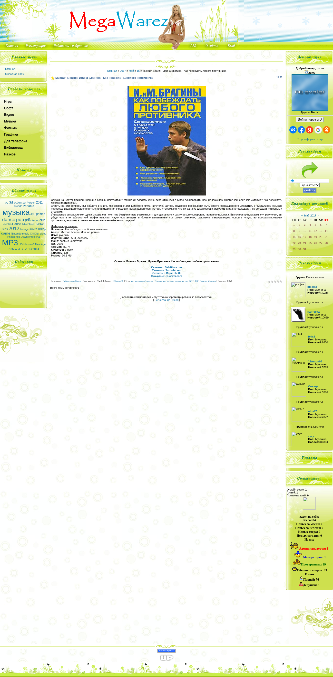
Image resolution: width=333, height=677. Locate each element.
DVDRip (39, 224)
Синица (313, 386)
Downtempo (28, 236)
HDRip (42, 229)
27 (320, 243)
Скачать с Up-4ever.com (166, 276)
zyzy (311, 436)
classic (34, 220)
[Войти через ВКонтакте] (293, 129)
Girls (5, 229)
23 (299, 243)
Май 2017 (310, 215)
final (38, 236)
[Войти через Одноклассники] (326, 129)
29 (294, 249)
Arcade (18, 206)
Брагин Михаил (208, 281)
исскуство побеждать (142, 281)
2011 (39, 202)
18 (310, 237)
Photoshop (13, 236)
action (18, 202)
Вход (175, 299)
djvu (32, 214)
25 (310, 243)
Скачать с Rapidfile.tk (166, 273)
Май (131, 70)
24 (304, 243)
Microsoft (28, 244)
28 (326, 243)
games (40, 214)
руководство (181, 281)
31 (304, 249)
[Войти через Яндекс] (309, 129)
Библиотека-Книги (72, 281)
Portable (28, 206)
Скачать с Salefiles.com (166, 267)
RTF (191, 281)
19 (315, 237)
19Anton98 (118, 281)
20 (320, 237)
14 (326, 230)
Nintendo (16, 233)
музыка (16, 212)
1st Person (28, 202)
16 (299, 237)
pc (6, 202)
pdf (27, 220)
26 (315, 243)
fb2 (196, 281)
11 (310, 230)
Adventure (28, 224)
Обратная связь (15, 73)
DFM (11, 249)
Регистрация (162, 299)
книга (33, 229)
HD (21, 244)
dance (8, 219)
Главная (10, 68)
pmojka (312, 286)
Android (19, 249)
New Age (40, 244)
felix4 (311, 336)
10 (304, 230)
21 (326, 237)
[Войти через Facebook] (301, 129)
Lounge (24, 229)
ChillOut (34, 233)
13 (320, 230)
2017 (123, 70)
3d (11, 202)
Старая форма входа (310, 139)
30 (299, 249)
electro (7, 224)
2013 (28, 249)
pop (20, 219)
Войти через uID (310, 119)
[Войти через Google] (318, 130)
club (42, 220)
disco (43, 233)
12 (315, 230)
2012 (14, 228)
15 (138, 70)
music (25, 233)
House (16, 224)
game (5, 233)
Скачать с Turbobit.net (166, 270)
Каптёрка (313, 311)
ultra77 (312, 411)
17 (304, 237)
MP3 (10, 242)
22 (294, 243)
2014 (35, 249)
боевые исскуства (164, 281)
